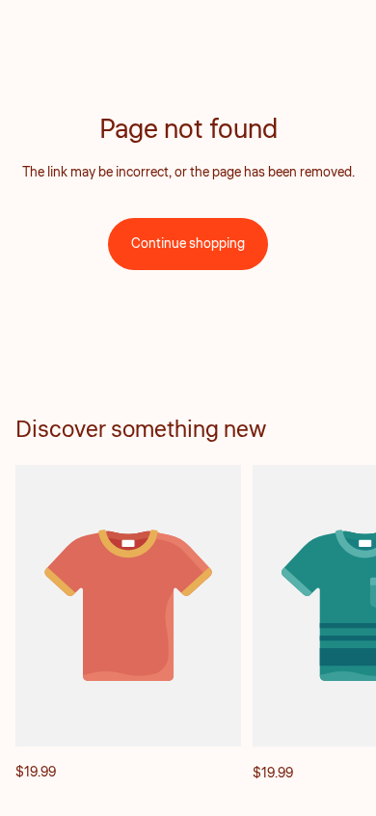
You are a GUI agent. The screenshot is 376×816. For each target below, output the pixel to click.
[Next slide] (339, 624)
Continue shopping (188, 244)
